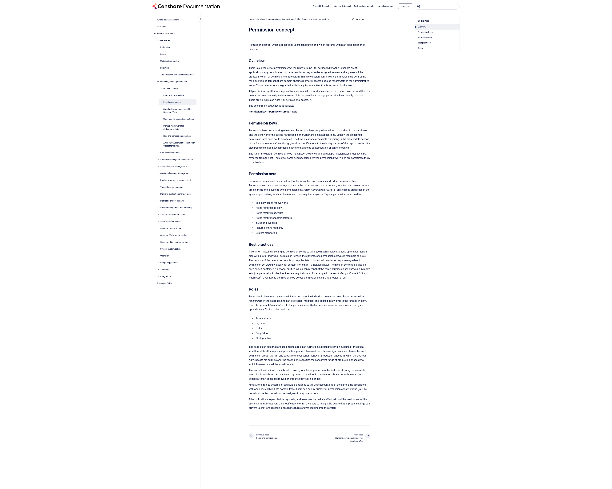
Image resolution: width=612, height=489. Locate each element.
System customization (170, 249)
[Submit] (418, 6)
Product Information (322, 6)
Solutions (164, 269)
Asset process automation (172, 228)
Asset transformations (170, 221)
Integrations (165, 276)
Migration (164, 68)
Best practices (424, 43)
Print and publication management (175, 194)
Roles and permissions (173, 95)
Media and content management (175, 173)
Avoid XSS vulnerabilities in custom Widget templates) (179, 144)
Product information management (175, 180)
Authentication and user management (177, 75)
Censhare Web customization (173, 235)
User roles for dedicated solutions (178, 119)
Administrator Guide (166, 33)
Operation (164, 256)
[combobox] (437, 6)
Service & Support (342, 6)
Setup (163, 54)
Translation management (171, 187)
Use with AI (360, 19)
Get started (165, 40)
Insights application (169, 262)
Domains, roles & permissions (173, 81)
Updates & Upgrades (169, 61)
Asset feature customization (173, 214)
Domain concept (170, 88)
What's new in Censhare (168, 20)
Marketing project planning (172, 201)
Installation (165, 47)
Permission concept (172, 102)
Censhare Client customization (174, 242)
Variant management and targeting (176, 207)
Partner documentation (364, 6)
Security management (170, 152)
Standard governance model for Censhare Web (177, 110)
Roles (420, 48)
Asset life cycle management (173, 166)
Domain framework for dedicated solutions (173, 127)
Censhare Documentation (268, 19)
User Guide (162, 26)
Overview (422, 27)
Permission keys (425, 32)
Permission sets (425, 37)
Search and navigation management (176, 159)
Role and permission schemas (177, 136)
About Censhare (385, 6)
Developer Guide (164, 283)
